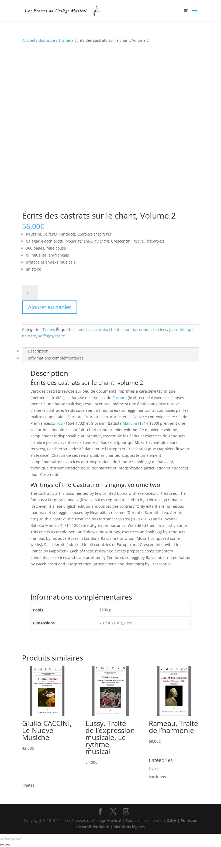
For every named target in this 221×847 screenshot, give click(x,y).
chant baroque (135, 329)
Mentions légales (129, 826)
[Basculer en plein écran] (7, 838)
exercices (158, 329)
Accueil (28, 40)
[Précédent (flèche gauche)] (2, 845)
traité (60, 335)
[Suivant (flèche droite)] (7, 845)
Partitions (157, 776)
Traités (64, 40)
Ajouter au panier (49, 307)
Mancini (130, 423)
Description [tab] (38, 351)
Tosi (59, 423)
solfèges (45, 335)
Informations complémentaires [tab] (56, 358)
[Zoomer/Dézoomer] (2, 838)
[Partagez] (13, 838)
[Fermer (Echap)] (18, 838)
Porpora (119, 397)
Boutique (47, 40)
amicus (84, 329)
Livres (154, 768)
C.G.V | (174, 820)
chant (114, 329)
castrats (100, 329)
